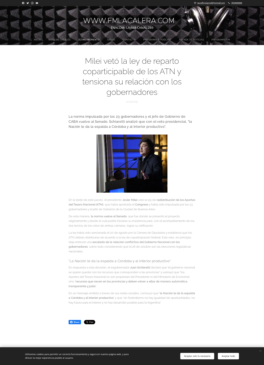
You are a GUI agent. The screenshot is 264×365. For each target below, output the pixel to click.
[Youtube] (37, 3)
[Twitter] (28, 3)
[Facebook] (23, 3)
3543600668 (236, 3)
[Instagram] (32, 3)
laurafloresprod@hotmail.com (211, 3)
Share (76, 322)
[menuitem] (39, 40)
